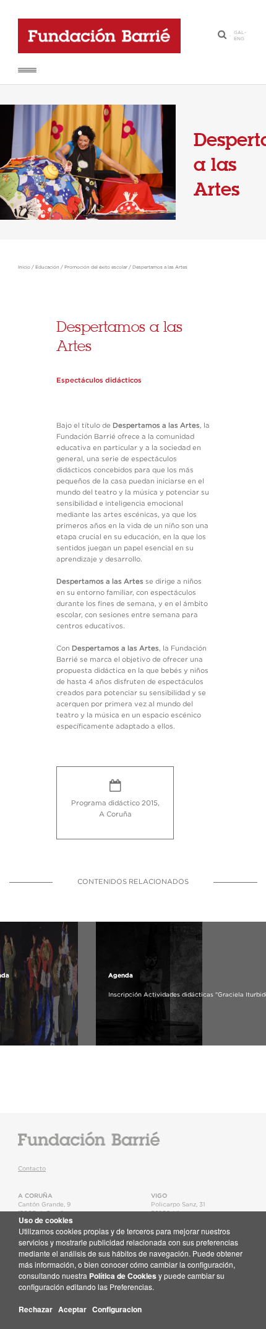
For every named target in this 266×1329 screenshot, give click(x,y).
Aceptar (72, 1309)
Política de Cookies (123, 1275)
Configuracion (117, 1309)
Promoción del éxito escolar (95, 267)
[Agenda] (71, 983)
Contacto (32, 1169)
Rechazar (36, 1309)
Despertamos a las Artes (159, 267)
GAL (239, 32)
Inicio (24, 267)
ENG (239, 39)
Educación (47, 267)
